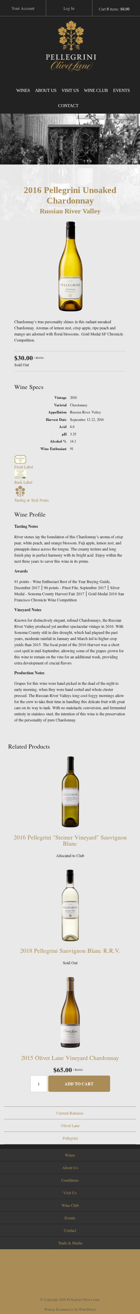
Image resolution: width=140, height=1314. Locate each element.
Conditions (70, 1180)
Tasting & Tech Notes (31, 500)
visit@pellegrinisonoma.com (70, 1265)
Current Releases (70, 1113)
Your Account (23, 8)
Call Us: (70, 1254)
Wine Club (96, 90)
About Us (45, 90)
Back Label (23, 482)
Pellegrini (70, 1138)
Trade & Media (70, 1242)
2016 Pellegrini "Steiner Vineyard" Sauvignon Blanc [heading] (70, 840)
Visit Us (70, 90)
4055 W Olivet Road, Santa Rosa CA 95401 (70, 1275)
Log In (69, 8)
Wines (23, 90)
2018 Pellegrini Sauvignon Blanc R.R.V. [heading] (70, 950)
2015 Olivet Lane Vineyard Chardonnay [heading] (70, 1058)
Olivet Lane (70, 1125)
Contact (68, 105)
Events (121, 90)
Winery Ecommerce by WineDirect (70, 1309)
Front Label (23, 466)
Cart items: (114, 9)
